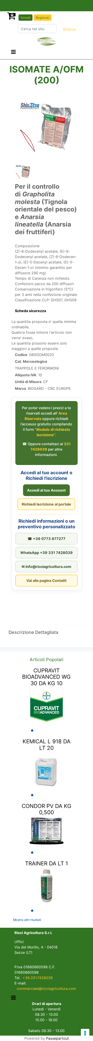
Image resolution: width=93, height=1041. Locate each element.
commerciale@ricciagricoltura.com (46, 988)
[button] (69, 29)
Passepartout (57, 1038)
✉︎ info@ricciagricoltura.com (46, 566)
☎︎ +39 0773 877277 (46, 538)
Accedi (25, 17)
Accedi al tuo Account (46, 490)
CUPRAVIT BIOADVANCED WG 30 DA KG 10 (46, 677)
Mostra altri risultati (27, 920)
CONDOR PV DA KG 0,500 (46, 809)
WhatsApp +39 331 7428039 (46, 552)
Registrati (42, 17)
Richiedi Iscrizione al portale (46, 504)
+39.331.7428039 (38, 977)
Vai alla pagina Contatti (46, 580)
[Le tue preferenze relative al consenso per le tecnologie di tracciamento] (85, 1033)
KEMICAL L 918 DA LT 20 (46, 744)
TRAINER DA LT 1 (46, 863)
